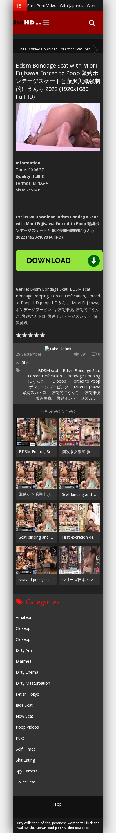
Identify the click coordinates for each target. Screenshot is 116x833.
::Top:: (58, 804)
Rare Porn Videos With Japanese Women (64, 5)
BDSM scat (48, 370)
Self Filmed (26, 749)
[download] (59, 260)
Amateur (24, 617)
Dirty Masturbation (33, 683)
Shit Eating (25, 760)
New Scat (24, 716)
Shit (25, 362)
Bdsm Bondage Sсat (81, 370)
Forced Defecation (44, 376)
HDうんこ (34, 381)
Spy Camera (27, 771)
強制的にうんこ (64, 392)
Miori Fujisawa (86, 386)
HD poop (57, 381)
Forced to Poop (85, 381)
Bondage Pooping (83, 376)
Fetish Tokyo (27, 694)
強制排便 (91, 392)
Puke (20, 738)
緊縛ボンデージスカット (78, 398)
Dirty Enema (27, 672)
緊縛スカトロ (33, 392)
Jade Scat (24, 705)
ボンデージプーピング (48, 386)
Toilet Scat (25, 782)
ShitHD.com (27, 22)
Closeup (23, 628)
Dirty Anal (25, 650)
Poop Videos (27, 727)
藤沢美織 (43, 398)
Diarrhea (24, 661)
